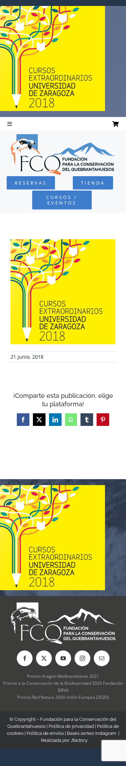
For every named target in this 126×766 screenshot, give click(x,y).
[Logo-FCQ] (62, 137)
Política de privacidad (71, 726)
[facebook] (25, 658)
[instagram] (82, 658)
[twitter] (44, 658)
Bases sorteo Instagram (91, 733)
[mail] (102, 658)
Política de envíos (45, 733)
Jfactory (79, 740)
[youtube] (63, 658)
